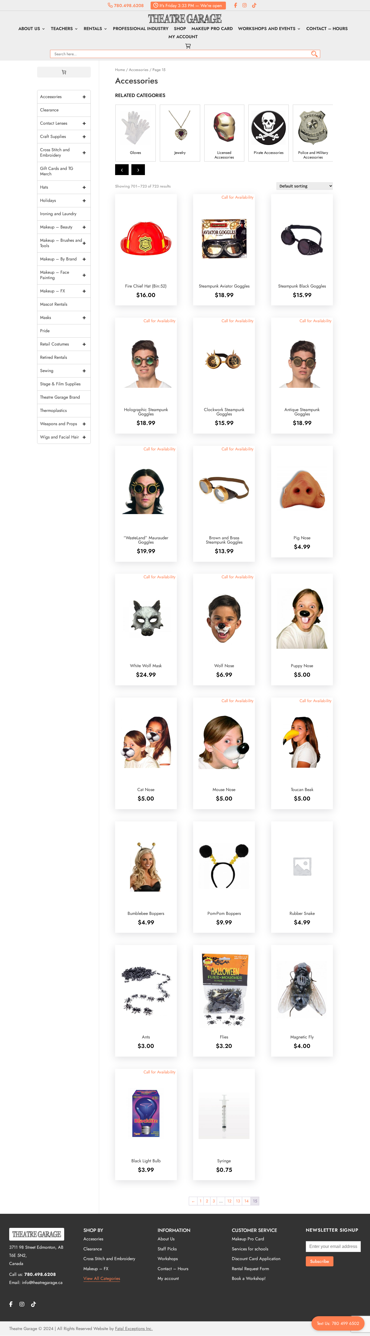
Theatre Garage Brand (60, 397)
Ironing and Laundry (58, 214)
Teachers (62, 29)
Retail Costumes (63, 344)
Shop (180, 29)
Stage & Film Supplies (60, 384)
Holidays (63, 200)
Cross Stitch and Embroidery (63, 152)
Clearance (49, 110)
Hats (63, 187)
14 (246, 1201)
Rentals (93, 29)
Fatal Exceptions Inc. (134, 1328)
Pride (45, 331)
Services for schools (250, 1249)
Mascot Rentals (53, 304)
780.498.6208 (128, 5)
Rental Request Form (250, 1269)
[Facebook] (235, 5)
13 (238, 1201)
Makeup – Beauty (63, 227)
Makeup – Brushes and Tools (63, 243)
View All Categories (101, 1278)
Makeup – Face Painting (63, 275)
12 (229, 1201)
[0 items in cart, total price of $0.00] (64, 72)
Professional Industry (140, 29)
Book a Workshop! (249, 1278)
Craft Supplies (63, 136)
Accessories (138, 69)
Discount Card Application (256, 1259)
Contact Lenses (63, 123)
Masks (63, 317)
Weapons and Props (63, 424)
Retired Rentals (53, 357)
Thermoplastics (53, 410)
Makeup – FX (63, 291)
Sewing (63, 371)
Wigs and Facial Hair (63, 437)
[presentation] (122, 169)
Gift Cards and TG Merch (56, 171)
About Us (29, 29)
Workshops (168, 1259)
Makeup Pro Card (212, 29)
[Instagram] (244, 5)
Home (120, 69)
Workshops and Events (267, 29)
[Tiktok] (254, 5)
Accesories (93, 1239)
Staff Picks (167, 1249)
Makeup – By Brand (63, 259)
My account (183, 37)
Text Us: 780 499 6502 (338, 1323)
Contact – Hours (327, 29)
